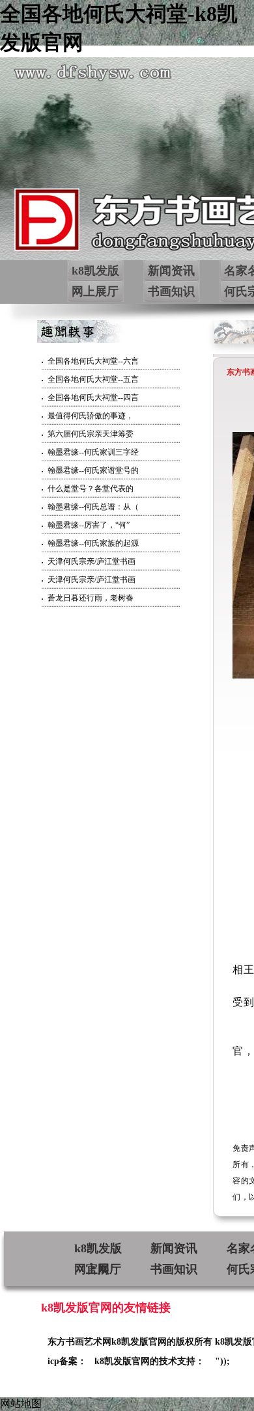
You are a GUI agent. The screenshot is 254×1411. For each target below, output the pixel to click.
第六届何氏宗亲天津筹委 (91, 433)
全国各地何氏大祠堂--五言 (93, 379)
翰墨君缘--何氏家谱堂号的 (93, 470)
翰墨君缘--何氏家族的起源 (93, 543)
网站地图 (21, 1403)
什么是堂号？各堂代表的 (91, 488)
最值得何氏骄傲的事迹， (91, 415)
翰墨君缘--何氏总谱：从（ (93, 506)
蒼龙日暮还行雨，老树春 (91, 597)
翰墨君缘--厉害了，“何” (89, 525)
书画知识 (171, 291)
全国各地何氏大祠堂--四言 (93, 397)
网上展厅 (95, 291)
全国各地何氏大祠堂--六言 (93, 361)
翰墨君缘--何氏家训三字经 (93, 452)
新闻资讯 (171, 270)
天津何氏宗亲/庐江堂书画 (91, 561)
